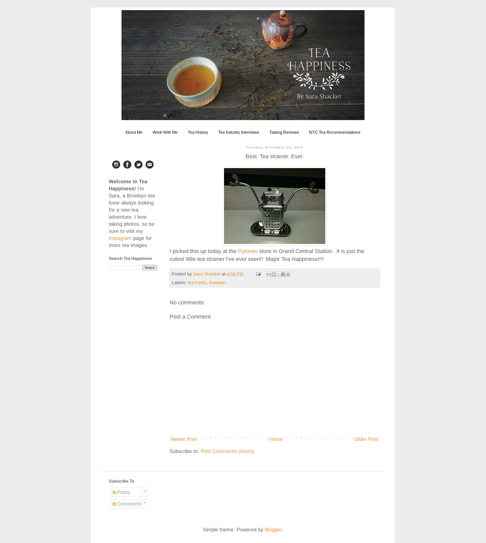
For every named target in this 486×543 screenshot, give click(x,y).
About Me (134, 132)
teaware (217, 282)
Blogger (273, 529)
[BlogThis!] (273, 274)
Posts (123, 492)
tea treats (197, 282)
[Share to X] (278, 274)
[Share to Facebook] (283, 274)
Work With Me (165, 132)
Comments (129, 504)
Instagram (120, 238)
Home (275, 439)
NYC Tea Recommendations (334, 132)
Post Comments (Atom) (227, 451)
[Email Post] (258, 274)
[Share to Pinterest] (288, 274)
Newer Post (184, 439)
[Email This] (268, 274)
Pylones (248, 251)
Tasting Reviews (284, 132)
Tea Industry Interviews (238, 132)
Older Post (366, 439)
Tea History (198, 132)
